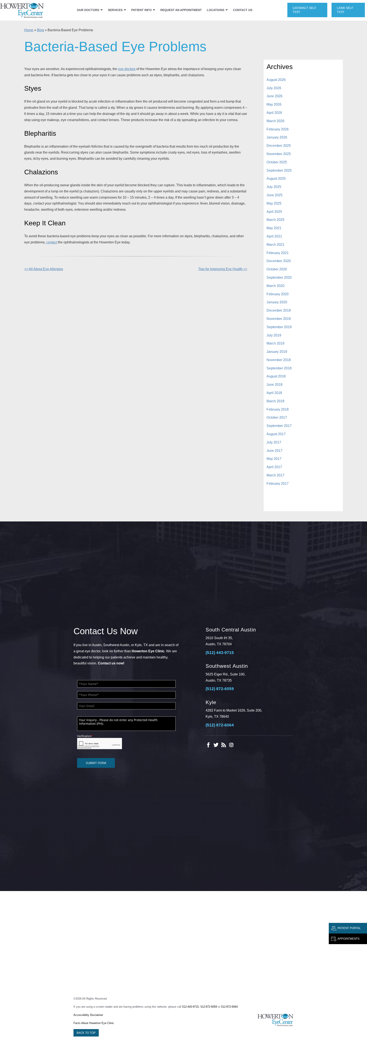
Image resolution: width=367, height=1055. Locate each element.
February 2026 (278, 129)
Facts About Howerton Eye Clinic (93, 1023)
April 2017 (274, 467)
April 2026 (274, 112)
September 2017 (279, 426)
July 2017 (274, 442)
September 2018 (279, 368)
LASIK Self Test (345, 10)
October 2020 (277, 269)
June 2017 (274, 450)
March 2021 (275, 244)
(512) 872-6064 (220, 725)
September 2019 (279, 327)
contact (51, 242)
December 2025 (279, 145)
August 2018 (276, 376)
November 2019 (279, 319)
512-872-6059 (208, 1006)
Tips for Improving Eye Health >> (222, 269)
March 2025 (275, 220)
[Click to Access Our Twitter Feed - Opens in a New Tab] (216, 745)
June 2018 (274, 384)
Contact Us (242, 10)
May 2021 (274, 228)
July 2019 (274, 335)
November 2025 (279, 154)
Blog (40, 30)
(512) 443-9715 (220, 653)
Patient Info (141, 10)
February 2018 (278, 409)
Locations (215, 10)
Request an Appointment (181, 10)
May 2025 (274, 203)
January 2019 (277, 351)
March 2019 (275, 343)
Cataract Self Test (304, 10)
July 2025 (274, 187)
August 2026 (276, 80)
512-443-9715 (190, 1006)
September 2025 (279, 170)
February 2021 (278, 253)
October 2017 (277, 417)
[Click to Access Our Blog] (223, 745)
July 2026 (274, 88)
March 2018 (275, 401)
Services (115, 10)
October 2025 (277, 162)
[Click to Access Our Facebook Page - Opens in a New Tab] (208, 745)
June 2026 (274, 96)
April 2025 (274, 211)
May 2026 (274, 104)
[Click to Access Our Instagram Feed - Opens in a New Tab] (231, 745)
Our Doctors (88, 10)
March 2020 (275, 286)
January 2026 (277, 137)
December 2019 (279, 310)
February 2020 (278, 294)
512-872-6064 (229, 1006)
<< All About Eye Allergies (43, 269)
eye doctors (127, 69)
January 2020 (277, 302)
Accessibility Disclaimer (88, 1015)
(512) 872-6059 (220, 689)
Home (28, 30)
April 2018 (274, 393)
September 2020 (279, 277)
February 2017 (278, 483)
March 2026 (275, 121)
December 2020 (279, 261)
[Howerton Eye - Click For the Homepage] (275, 1020)
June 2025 (274, 195)
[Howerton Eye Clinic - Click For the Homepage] (22, 10)
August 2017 (276, 434)
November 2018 (279, 360)
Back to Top (86, 1032)
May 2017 (274, 458)
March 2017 (275, 475)
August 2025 (276, 178)
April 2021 (274, 236)
